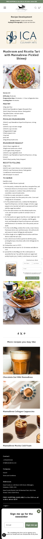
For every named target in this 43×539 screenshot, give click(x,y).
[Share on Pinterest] (24, 334)
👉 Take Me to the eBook (32, 278)
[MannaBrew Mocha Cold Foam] (21, 429)
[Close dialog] (42, 258)
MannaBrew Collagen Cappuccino (18, 411)
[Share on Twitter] (21, 334)
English (6, 506)
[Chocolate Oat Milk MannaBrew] (21, 360)
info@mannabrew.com (9, 463)
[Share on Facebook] (18, 334)
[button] (4, 535)
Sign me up (31, 525)
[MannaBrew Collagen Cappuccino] (21, 395)
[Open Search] (35, 8)
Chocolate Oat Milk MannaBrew (18, 377)
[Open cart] (39, 8)
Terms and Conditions (9, 475)
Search (5, 473)
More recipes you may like (21, 341)
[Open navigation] (5, 7)
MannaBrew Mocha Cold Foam (17, 445)
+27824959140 (8, 460)
